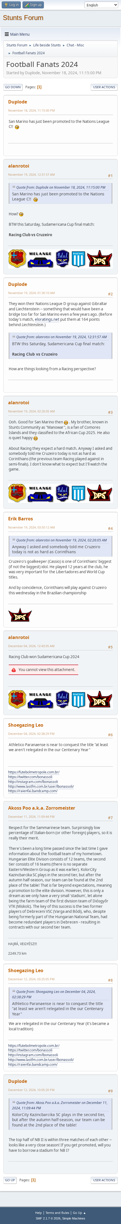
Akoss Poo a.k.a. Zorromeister (41, 808)
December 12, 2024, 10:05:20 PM (31, 1090)
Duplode (17, 102)
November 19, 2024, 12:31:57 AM (31, 174)
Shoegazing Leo (25, 725)
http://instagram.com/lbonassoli (33, 781)
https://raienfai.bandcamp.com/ (32, 791)
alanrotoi (18, 166)
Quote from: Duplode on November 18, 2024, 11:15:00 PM (60, 187)
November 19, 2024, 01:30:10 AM (31, 293)
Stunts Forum (23, 17)
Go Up (10, 1180)
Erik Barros (20, 519)
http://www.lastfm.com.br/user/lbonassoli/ (41, 786)
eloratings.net (47, 319)
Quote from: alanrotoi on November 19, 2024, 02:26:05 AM (61, 540)
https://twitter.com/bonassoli (30, 776)
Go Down (13, 87)
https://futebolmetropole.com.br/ (33, 772)
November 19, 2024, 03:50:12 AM (31, 527)
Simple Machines (73, 1218)
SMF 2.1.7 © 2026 (48, 1218)
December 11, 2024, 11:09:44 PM (31, 816)
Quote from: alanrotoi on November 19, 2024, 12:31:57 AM (61, 337)
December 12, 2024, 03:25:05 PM (31, 979)
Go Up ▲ (79, 1213)
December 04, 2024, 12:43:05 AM (31, 646)
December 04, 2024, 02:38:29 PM (31, 733)
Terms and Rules (57, 1213)
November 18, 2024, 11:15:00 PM (31, 110)
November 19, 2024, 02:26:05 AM (31, 411)
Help (38, 1213)
